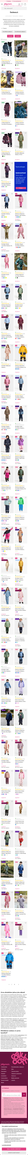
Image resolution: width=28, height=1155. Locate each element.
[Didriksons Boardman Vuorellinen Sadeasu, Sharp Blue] (18, 368)
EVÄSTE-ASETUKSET (14, 1152)
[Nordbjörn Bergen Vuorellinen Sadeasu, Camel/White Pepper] (15, 551)
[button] (2, 4)
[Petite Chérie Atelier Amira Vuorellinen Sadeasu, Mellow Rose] (18, 763)
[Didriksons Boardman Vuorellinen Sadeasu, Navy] (17, 368)
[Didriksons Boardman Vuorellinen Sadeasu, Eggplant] (2, 186)
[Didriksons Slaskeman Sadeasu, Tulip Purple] (15, 460)
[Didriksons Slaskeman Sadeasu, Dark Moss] (19, 216)
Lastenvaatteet (8, 16)
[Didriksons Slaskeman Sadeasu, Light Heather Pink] (15, 216)
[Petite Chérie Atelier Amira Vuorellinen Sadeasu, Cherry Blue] (17, 763)
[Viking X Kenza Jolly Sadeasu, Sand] (2, 581)
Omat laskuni (3, 1071)
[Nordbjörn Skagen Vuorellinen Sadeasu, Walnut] (19, 247)
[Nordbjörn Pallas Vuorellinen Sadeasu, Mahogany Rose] (2, 763)
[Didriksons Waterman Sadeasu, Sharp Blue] (3, 551)
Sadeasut (21, 16)
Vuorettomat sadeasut (20, 31)
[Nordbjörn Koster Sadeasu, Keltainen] (6, 216)
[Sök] (3, 8)
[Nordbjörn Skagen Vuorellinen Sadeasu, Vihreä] (2, 642)
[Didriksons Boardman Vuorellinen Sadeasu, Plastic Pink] (19, 368)
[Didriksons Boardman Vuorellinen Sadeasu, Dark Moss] (6, 186)
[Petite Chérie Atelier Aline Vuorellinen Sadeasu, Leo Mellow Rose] (4, 520)
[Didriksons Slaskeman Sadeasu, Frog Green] (17, 460)
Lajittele (17, 36)
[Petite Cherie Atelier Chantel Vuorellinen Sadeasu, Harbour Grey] (2, 824)
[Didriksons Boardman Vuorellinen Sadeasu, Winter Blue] (15, 672)
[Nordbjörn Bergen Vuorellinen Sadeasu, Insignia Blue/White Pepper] (17, 551)
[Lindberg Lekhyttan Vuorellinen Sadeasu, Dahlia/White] (15, 95)
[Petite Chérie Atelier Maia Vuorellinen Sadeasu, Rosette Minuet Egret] (17, 611)
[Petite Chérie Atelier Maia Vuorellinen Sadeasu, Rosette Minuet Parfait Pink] (15, 611)
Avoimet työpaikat (4, 1080)
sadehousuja (21, 1020)
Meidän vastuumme (15, 1078)
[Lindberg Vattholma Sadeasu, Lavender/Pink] (3, 885)
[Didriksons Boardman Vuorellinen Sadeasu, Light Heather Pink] (4, 186)
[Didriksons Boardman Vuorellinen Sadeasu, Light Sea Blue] (3, 186)
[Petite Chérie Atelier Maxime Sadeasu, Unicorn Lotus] (18, 703)
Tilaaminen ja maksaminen (16, 1073)
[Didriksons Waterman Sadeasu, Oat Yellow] (4, 551)
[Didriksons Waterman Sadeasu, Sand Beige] (6, 490)
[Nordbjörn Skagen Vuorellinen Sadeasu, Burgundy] (17, 247)
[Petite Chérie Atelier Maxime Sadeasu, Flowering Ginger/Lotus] (17, 703)
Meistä (2, 1082)
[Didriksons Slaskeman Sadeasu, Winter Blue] (18, 216)
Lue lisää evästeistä (6, 1145)
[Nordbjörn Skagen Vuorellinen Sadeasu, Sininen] (18, 247)
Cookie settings (4, 1078)
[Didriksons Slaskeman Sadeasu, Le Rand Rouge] (17, 642)
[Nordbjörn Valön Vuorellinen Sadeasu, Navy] (15, 429)
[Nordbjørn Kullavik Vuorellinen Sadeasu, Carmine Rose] (2, 915)
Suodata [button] (10, 36)
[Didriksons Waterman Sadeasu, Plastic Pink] (2, 551)
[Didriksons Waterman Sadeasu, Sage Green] (3, 490)
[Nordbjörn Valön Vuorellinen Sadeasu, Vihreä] (17, 429)
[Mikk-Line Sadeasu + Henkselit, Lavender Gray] (2, 733)
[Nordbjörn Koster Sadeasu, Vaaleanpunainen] (3, 216)
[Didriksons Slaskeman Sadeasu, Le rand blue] (15, 642)
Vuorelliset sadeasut (7, 31)
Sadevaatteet (15, 16)
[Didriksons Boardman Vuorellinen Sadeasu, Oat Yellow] (15, 368)
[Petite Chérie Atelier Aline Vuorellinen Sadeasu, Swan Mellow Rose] (3, 520)
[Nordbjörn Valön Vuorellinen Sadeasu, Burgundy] (18, 429)
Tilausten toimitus (15, 1071)
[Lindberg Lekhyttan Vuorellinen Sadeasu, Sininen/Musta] (17, 95)
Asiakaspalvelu (4, 1066)
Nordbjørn (8, 1039)
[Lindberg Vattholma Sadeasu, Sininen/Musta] (4, 885)
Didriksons (3, 1039)
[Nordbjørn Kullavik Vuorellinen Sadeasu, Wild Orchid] (3, 915)
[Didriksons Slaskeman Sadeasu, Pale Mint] (18, 460)
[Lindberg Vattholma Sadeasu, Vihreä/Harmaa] (2, 885)
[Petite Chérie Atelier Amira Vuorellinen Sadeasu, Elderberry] (15, 763)
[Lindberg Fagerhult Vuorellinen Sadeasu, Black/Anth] (2, 65)
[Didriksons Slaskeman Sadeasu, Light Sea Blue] (17, 216)
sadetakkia (14, 1020)
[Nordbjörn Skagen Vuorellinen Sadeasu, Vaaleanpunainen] (15, 247)
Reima (18, 1039)
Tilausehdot (3, 1069)
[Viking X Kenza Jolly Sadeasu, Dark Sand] (3, 581)
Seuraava (18, 984)
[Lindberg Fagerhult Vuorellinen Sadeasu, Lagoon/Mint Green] (3, 65)
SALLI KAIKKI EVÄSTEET (14, 1149)
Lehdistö (13, 1080)
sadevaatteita (21, 1035)
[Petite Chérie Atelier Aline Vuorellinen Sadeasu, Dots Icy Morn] (2, 520)
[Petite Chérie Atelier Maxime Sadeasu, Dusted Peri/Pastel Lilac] (15, 703)
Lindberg (13, 1039)
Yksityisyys (13, 1075)
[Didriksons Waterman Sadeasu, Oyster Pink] (2, 490)
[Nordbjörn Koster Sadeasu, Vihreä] (4, 216)
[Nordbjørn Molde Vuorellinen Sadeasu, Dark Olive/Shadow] (2, 247)
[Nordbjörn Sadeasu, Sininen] (2, 216)
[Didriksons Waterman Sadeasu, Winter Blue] (4, 490)
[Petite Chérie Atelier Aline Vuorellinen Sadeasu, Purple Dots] (6, 520)
